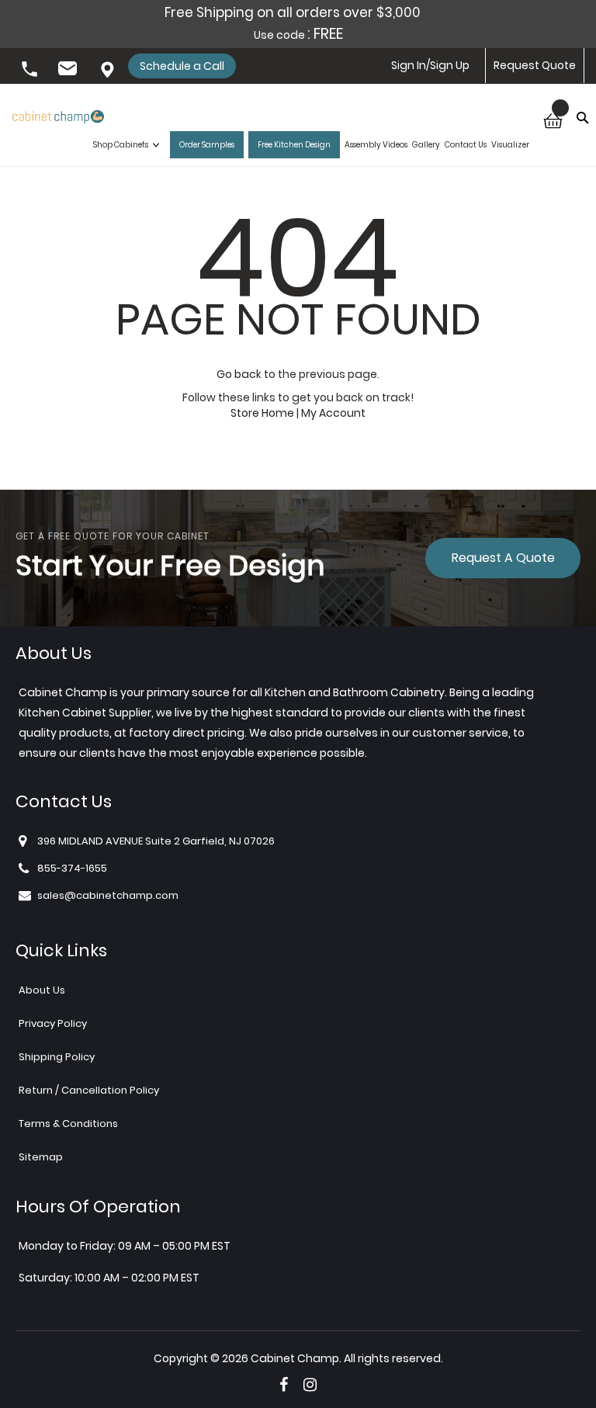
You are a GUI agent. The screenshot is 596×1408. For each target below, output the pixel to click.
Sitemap (41, 1157)
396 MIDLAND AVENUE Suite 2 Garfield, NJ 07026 (108, 70)
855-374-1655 (31, 70)
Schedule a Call (182, 66)
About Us (42, 990)
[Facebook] (283, 1385)
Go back (239, 374)
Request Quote (535, 65)
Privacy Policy (53, 1023)
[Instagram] (310, 1385)
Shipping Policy (57, 1056)
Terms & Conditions (68, 1123)
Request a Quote (503, 558)
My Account (333, 413)
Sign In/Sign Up (430, 65)
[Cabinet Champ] (58, 114)
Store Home (262, 413)
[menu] (311, 145)
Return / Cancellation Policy (89, 1090)
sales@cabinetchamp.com (69, 70)
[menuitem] (129, 145)
